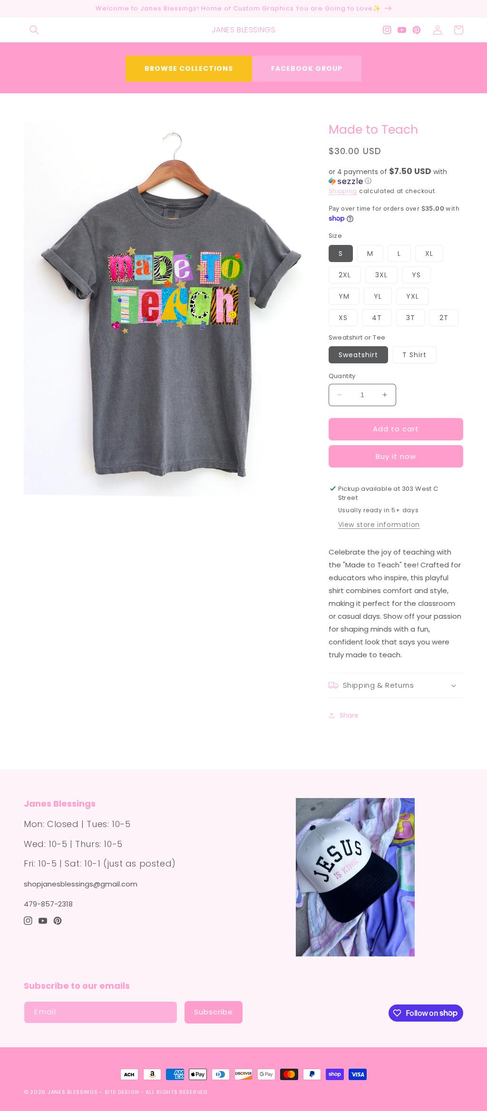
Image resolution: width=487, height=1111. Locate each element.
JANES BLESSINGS (73, 1092)
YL (378, 296)
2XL (345, 275)
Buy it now (396, 456)
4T (377, 317)
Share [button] (349, 715)
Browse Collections (189, 68)
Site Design (122, 1092)
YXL (412, 296)
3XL (381, 275)
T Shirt (414, 355)
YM (344, 296)
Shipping (343, 191)
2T (443, 317)
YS (416, 275)
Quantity (342, 375)
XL (429, 253)
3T (410, 317)
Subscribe (213, 1012)
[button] (34, 29)
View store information (379, 524)
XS (343, 317)
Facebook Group (306, 68)
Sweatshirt (358, 355)
